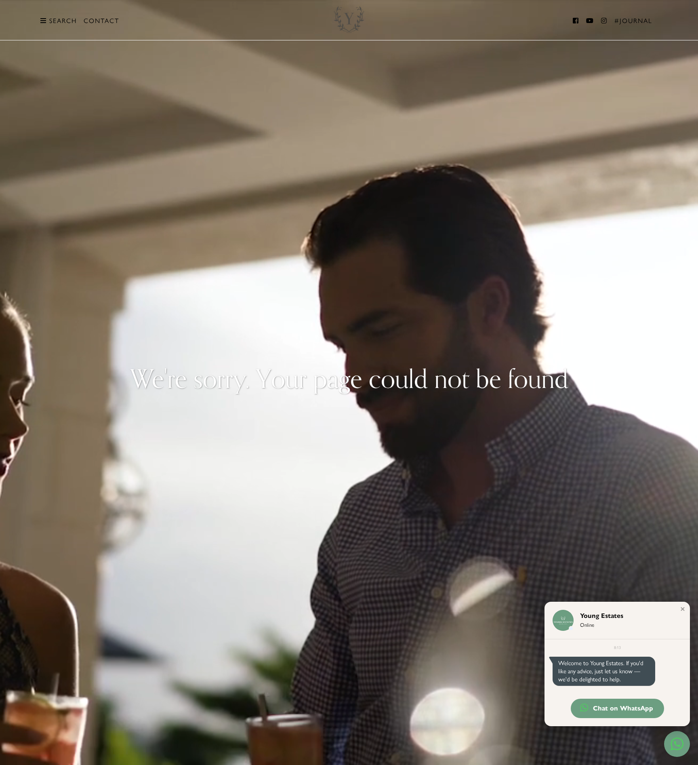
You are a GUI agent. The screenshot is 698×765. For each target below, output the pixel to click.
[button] (683, 609)
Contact (101, 21)
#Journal (633, 21)
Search (62, 21)
